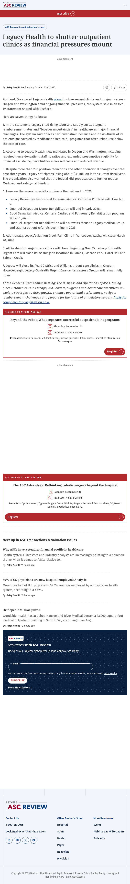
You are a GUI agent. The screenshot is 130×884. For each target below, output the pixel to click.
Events (97, 824)
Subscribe (63, 13)
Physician (63, 858)
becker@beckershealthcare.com (26, 831)
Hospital (62, 824)
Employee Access (75, 876)
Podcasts (99, 838)
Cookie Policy (98, 873)
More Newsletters (19, 687)
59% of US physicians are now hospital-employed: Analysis (44, 580)
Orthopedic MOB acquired (21, 610)
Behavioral (63, 851)
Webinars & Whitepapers (108, 831)
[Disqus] (65, 742)
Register (112, 351)
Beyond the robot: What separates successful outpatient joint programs (65, 320)
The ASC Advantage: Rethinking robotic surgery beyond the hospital (65, 485)
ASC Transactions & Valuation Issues (24, 27)
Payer (60, 845)
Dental (61, 838)
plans (58, 99)
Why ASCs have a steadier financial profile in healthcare (43, 549)
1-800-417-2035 (15, 824)
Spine (60, 831)
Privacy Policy (110, 673)
